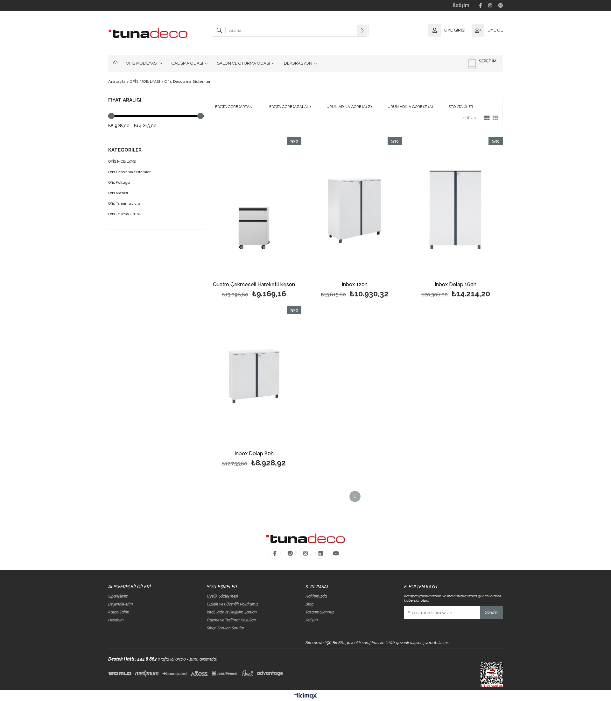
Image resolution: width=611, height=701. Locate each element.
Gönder (491, 612)
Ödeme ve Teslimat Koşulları (231, 620)
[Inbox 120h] (355, 208)
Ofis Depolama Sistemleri (129, 172)
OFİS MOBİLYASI (142, 63)
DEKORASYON (298, 63)
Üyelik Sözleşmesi (222, 596)
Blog (309, 604)
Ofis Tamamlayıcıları (125, 204)
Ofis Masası (118, 193)
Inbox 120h (355, 284)
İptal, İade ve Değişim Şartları (232, 612)
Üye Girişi (454, 30)
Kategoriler (125, 150)
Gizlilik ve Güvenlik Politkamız (232, 604)
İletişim (461, 5)
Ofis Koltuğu (119, 183)
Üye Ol (495, 30)
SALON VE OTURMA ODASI (243, 63)
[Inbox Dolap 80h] (254, 377)
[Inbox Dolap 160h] (455, 208)
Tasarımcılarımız (320, 612)
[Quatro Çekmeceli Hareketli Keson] (254, 208)
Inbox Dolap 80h (254, 454)
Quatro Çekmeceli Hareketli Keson (254, 284)
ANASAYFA (117, 63)
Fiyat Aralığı (124, 100)
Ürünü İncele (276, 218)
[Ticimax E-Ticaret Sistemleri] (305, 696)
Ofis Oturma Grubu (124, 214)
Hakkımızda (316, 596)
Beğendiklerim (120, 604)
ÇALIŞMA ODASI (187, 63)
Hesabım (116, 620)
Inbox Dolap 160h (455, 284)
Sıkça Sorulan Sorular (225, 628)
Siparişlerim (118, 596)
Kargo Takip (118, 612)
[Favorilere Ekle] (254, 218)
